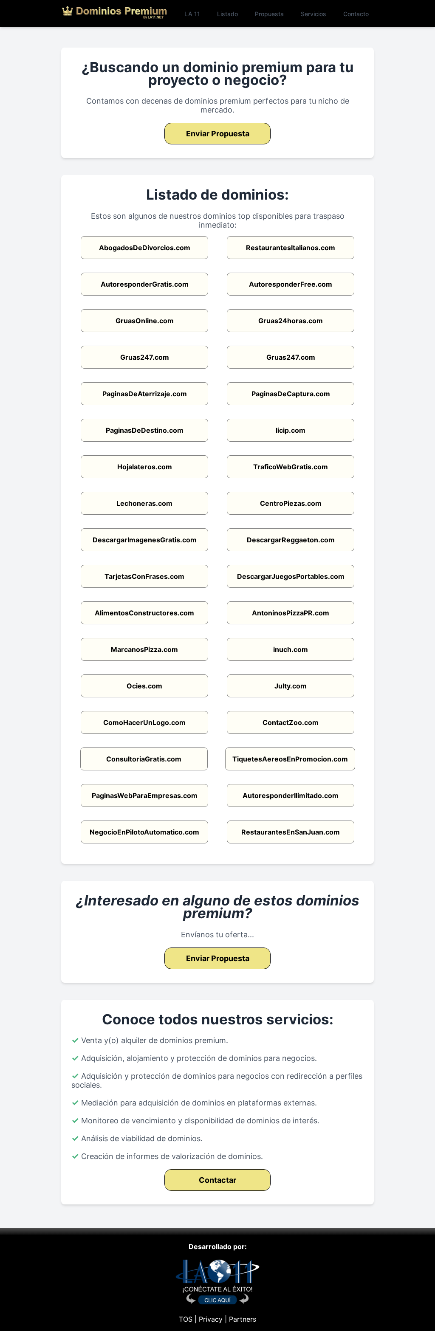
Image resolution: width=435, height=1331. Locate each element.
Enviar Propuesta (217, 133)
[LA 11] (217, 1302)
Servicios (313, 13)
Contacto (356, 13)
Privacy (211, 1319)
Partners (242, 1319)
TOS (185, 1319)
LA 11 (192, 13)
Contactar (217, 1180)
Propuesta (269, 13)
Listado (227, 13)
